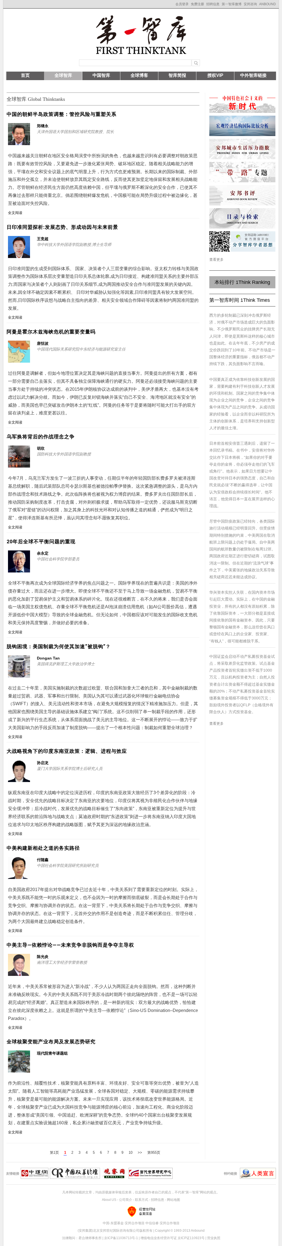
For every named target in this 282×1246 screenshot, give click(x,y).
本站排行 (242, 282)
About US (109, 1200)
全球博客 (139, 75)
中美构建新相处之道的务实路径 (43, 848)
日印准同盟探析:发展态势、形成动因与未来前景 (62, 227)
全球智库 (63, 75)
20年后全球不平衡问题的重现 (41, 541)
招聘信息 (212, 4)
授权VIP (215, 75)
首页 (25, 75)
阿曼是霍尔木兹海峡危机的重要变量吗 (51, 332)
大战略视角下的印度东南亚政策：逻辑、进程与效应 (67, 751)
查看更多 (216, 259)
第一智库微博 (232, 4)
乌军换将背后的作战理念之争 (41, 436)
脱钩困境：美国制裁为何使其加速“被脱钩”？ (59, 646)
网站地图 (173, 1200)
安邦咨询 (250, 4)
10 (130, 1152)
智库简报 (177, 75)
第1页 (54, 1152)
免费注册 (197, 4)
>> (140, 1152)
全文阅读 (15, 213)
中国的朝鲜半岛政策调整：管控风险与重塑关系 (61, 114)
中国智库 (101, 75)
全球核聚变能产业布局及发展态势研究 (51, 1041)
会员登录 (182, 4)
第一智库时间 (239, 300)
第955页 (153, 1152)
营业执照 (213, 1238)
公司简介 (125, 1200)
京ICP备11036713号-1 (121, 1238)
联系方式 (141, 1200)
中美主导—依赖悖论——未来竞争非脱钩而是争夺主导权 (70, 945)
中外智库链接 (253, 75)
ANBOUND (267, 4)
